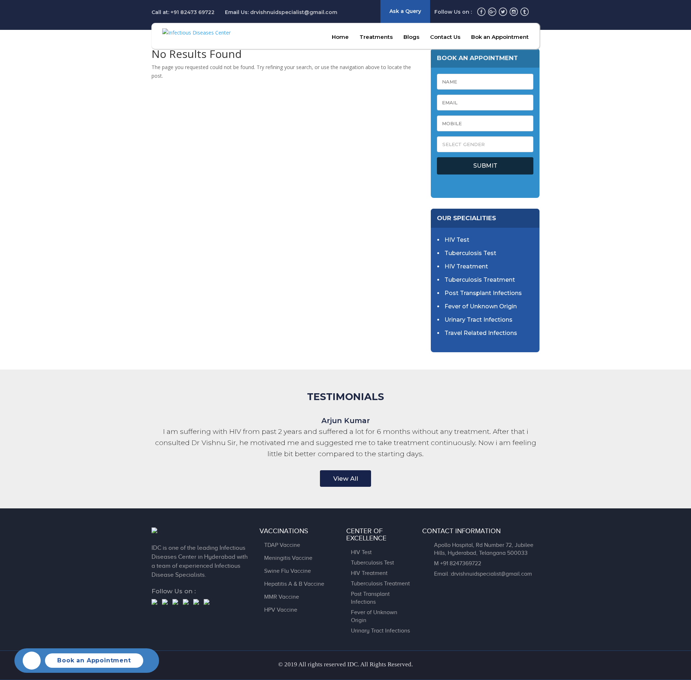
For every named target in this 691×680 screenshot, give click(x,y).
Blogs (411, 36)
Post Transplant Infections (483, 293)
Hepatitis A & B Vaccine (294, 584)
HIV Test (456, 239)
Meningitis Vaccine (288, 558)
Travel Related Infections (480, 333)
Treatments (376, 36)
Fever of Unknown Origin (480, 306)
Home (340, 36)
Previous (306, 479)
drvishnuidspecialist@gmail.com (293, 12)
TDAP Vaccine (282, 545)
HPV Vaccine (280, 610)
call (32, 661)
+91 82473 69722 (192, 12)
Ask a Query (405, 11)
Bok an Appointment (500, 36)
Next (385, 479)
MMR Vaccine (281, 597)
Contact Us (445, 36)
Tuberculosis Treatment (479, 279)
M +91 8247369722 (457, 563)
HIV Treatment (466, 266)
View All (345, 478)
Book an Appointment (94, 660)
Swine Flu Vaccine (287, 571)
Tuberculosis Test (470, 253)
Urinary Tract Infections (478, 319)
